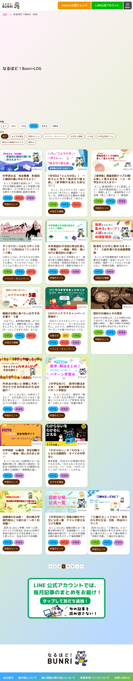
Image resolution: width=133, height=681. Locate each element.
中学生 (34, 125)
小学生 (23, 125)
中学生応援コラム (106, 136)
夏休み (31, 142)
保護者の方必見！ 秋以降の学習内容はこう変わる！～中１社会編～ (21, 520)
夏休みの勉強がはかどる (13, 142)
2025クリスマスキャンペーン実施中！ (66, 315)
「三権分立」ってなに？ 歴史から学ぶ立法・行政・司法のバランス (108, 520)
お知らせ (54, 335)
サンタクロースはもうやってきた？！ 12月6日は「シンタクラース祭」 (21, 249)
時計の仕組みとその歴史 (107, 313)
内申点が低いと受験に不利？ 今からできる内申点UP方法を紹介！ (22, 387)
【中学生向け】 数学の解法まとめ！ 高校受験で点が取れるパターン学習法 (66, 387)
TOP (5, 14)
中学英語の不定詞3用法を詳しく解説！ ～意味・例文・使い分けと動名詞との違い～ (66, 249)
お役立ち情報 (76, 136)
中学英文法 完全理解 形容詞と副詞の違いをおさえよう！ (21, 177)
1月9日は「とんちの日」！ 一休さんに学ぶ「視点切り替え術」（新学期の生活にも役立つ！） (66, 180)
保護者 (55, 125)
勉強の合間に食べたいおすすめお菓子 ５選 (21, 315)
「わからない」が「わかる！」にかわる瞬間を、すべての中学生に (66, 453)
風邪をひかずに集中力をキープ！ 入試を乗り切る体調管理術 (111, 249)
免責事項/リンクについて (94, 678)
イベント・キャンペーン (55, 136)
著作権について (27, 678)
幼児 (13, 125)
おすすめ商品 (17, 136)
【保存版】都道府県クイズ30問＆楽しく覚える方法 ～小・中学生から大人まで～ (111, 179)
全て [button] (5, 125)
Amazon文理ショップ (74, 5)
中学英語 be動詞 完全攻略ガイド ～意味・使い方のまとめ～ (21, 453)
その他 (90, 136)
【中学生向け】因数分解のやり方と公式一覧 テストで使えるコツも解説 (66, 520)
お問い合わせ (122, 678)
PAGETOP (111, 672)
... (77, 566)
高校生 (45, 125)
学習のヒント (34, 136)
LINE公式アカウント (107, 5)
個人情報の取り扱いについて (58, 678)
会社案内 (8, 678)
